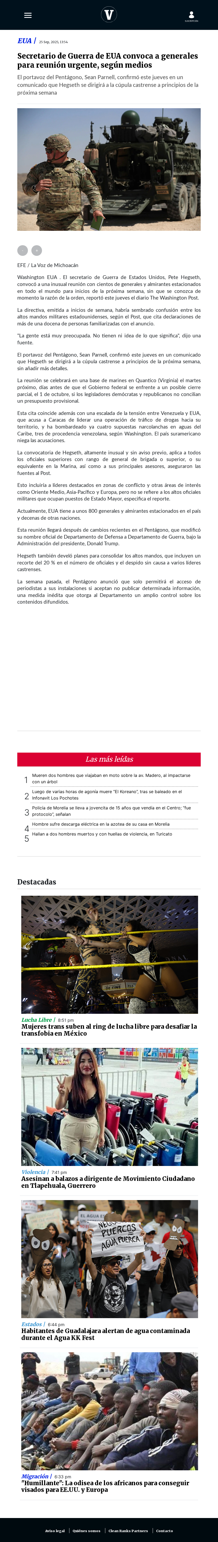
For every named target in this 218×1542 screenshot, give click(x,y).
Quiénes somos (86, 1531)
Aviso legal (55, 1531)
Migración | (37, 1476)
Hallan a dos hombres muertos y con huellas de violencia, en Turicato (102, 834)
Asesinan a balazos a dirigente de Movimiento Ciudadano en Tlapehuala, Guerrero (108, 1182)
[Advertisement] (109, 671)
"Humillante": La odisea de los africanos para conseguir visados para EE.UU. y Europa (105, 1486)
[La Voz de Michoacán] (109, 13)
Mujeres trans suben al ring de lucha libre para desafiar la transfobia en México (109, 1030)
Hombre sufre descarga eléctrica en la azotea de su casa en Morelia (101, 824)
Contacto (164, 1531)
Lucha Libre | (38, 1020)
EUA (25, 41)
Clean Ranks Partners (128, 1531)
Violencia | (35, 1172)
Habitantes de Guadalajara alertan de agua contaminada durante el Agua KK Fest (105, 1334)
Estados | (33, 1324)
